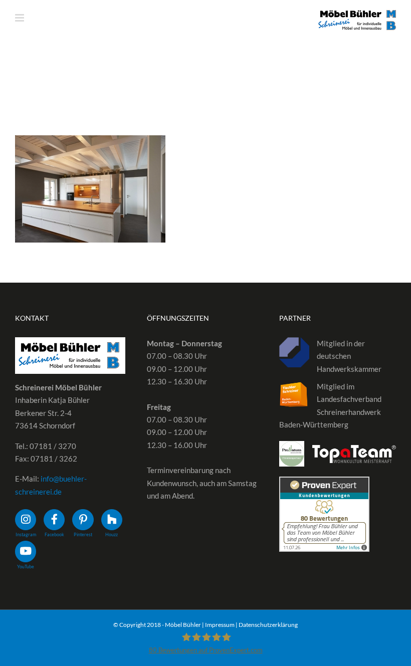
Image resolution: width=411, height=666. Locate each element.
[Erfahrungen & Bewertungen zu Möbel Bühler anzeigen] (324, 482)
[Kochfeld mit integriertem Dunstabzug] (90, 189)
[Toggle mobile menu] (20, 18)
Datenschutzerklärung (268, 624)
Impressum (220, 624)
